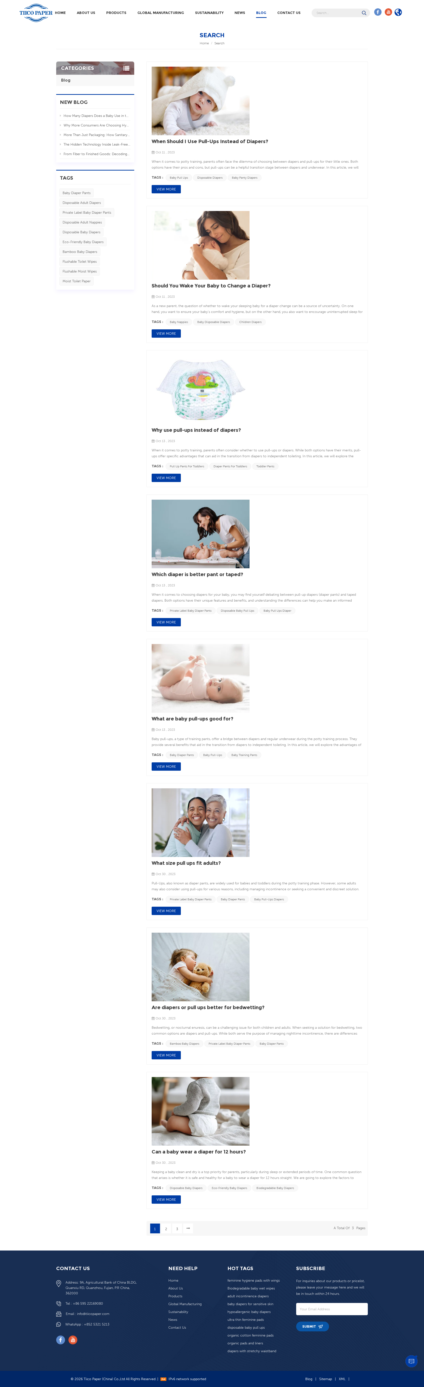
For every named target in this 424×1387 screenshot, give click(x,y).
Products (116, 13)
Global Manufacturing (160, 13)
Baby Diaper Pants (77, 193)
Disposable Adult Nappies (82, 222)
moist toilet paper (77, 281)
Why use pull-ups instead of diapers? (196, 430)
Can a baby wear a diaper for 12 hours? (199, 1152)
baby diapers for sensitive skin (250, 1304)
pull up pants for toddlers (187, 466)
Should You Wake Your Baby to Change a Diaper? (211, 286)
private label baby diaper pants (191, 610)
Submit (309, 1326)
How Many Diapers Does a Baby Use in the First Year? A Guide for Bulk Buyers (97, 116)
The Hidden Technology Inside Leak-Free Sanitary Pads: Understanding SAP (97, 144)
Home (60, 13)
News (240, 13)
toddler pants (265, 466)
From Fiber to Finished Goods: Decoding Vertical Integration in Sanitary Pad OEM (97, 154)
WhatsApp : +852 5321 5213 (87, 1324)
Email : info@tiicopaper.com (87, 1314)
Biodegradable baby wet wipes (251, 1288)
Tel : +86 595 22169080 (84, 1303)
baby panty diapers (244, 177)
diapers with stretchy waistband (251, 1351)
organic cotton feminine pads (250, 1335)
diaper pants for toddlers (230, 466)
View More (166, 189)
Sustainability (209, 13)
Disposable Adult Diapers (82, 203)
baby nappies (179, 322)
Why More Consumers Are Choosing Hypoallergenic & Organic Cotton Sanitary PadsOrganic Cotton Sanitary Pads (97, 125)
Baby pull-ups (212, 755)
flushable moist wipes (80, 271)
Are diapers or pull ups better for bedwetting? (208, 1007)
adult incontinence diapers (248, 1296)
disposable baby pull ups (237, 610)
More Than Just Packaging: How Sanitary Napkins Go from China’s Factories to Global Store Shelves (97, 135)
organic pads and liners (245, 1343)
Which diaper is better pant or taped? (197, 574)
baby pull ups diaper (277, 610)
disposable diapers (210, 177)
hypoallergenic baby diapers (249, 1312)
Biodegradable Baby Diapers (275, 1188)
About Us (86, 13)
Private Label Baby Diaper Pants (87, 212)
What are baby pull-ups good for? (192, 719)
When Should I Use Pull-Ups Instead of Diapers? (210, 141)
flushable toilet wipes (80, 261)
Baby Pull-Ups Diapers (269, 899)
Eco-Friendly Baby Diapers (83, 242)
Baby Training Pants (244, 755)
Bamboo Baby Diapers (80, 252)
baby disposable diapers (213, 322)
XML (342, 1379)
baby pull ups (179, 177)
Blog (261, 13)
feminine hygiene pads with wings (253, 1280)
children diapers (250, 322)
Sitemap (325, 1379)
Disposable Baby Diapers (81, 232)
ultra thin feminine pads (245, 1320)
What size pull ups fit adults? (186, 863)
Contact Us (289, 13)
